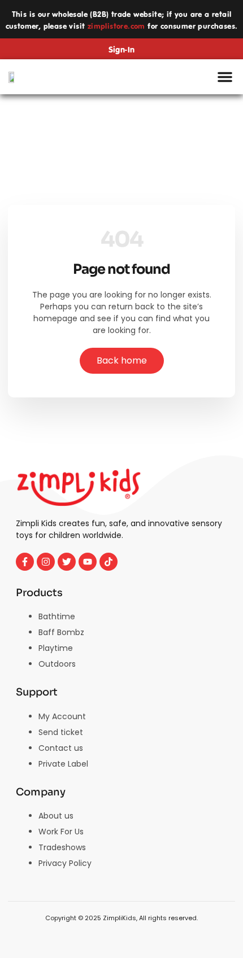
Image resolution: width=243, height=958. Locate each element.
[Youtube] (88, 562)
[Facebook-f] (25, 562)
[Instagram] (46, 562)
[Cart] (188, 77)
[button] (225, 77)
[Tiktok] (108, 562)
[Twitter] (67, 562)
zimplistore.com (116, 26)
